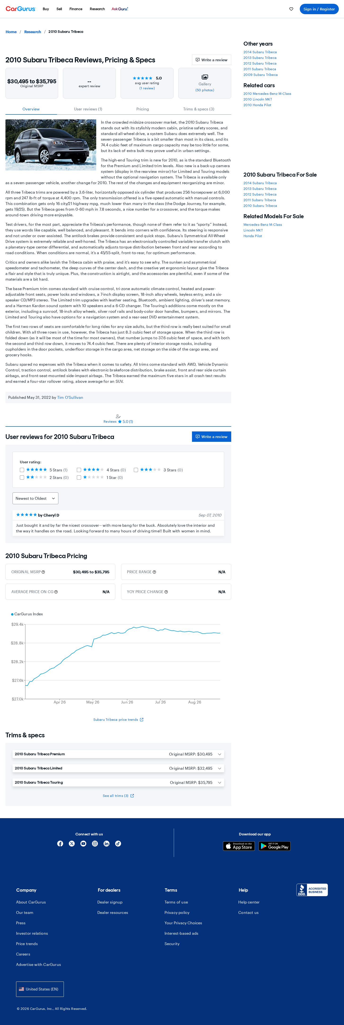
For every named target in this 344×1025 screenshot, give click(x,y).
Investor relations (32, 933)
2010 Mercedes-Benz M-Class (267, 93)
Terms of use (176, 902)
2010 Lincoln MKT (258, 99)
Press (21, 923)
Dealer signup (110, 902)
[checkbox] (22, 470)
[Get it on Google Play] (275, 846)
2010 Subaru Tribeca (260, 206)
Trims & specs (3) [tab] (198, 109)
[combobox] (40, 989)
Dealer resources (112, 912)
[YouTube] (83, 845)
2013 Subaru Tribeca (260, 58)
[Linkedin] (106, 845)
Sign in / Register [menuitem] (319, 9)
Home (11, 31)
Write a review (214, 59)
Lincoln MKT (253, 230)
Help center (249, 902)
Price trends (27, 943)
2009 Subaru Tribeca (261, 75)
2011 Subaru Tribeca (260, 69)
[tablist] (118, 109)
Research (32, 31)
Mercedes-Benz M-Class (263, 224)
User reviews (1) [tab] (88, 109)
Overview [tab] (31, 109)
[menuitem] (46, 9)
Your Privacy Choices (183, 923)
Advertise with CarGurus (38, 964)
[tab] (118, 419)
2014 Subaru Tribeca (260, 52)
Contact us (248, 912)
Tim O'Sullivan (70, 397)
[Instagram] (95, 845)
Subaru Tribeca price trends (115, 719)
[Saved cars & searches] (291, 9)
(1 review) (147, 88)
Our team (25, 912)
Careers (23, 954)
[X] (72, 845)
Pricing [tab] (142, 109)
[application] (118, 658)
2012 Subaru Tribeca (260, 63)
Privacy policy (177, 912)
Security (172, 943)
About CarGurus (31, 902)
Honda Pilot (253, 236)
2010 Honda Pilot (257, 105)
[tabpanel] (118, 485)
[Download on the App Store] (239, 846)
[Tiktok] (118, 845)
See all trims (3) (115, 796)
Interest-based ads (182, 933)
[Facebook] (60, 845)
